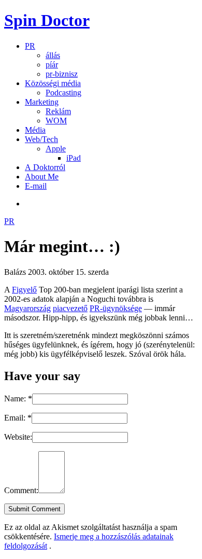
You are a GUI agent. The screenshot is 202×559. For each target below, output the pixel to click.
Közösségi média (53, 83)
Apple (56, 148)
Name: (18, 398)
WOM (56, 120)
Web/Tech (41, 139)
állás (53, 55)
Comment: (21, 490)
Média (35, 129)
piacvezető (70, 308)
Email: (18, 417)
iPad (73, 157)
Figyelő (24, 289)
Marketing (42, 101)
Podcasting (63, 92)
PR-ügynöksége (116, 308)
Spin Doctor (47, 20)
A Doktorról (45, 167)
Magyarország (27, 308)
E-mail (36, 185)
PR (30, 45)
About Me (42, 176)
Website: (18, 436)
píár (52, 64)
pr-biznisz (62, 73)
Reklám (58, 111)
